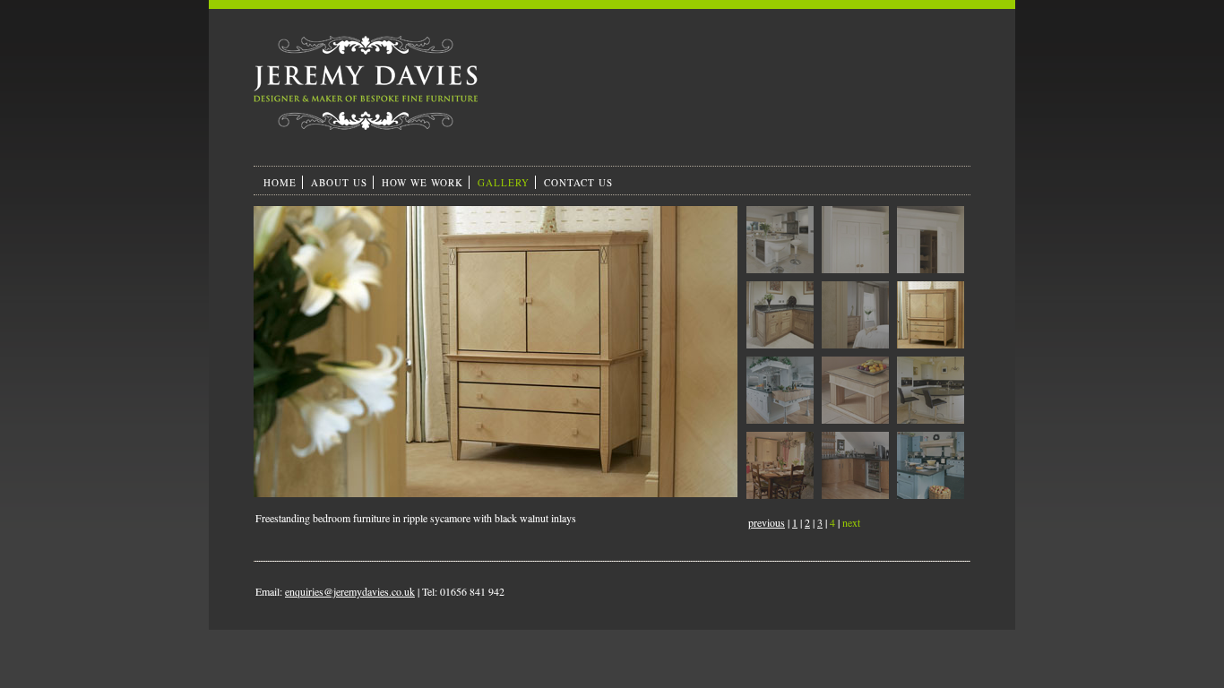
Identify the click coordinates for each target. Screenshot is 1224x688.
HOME (280, 182)
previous (766, 522)
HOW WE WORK (422, 182)
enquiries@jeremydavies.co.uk (350, 591)
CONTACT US (578, 182)
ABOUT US (339, 182)
